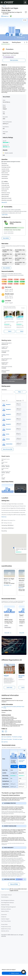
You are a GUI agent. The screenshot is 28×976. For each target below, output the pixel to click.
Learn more (5, 214)
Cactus (7, 434)
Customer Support (5, 918)
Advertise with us (5, 931)
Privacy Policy (4, 924)
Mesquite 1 (8, 404)
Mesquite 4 (8, 419)
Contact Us (3, 916)
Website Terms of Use (6, 928)
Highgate (6, 675)
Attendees (4, 389)
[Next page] (22, 320)
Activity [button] (6, 625)
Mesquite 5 (8, 424)
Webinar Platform (5, 911)
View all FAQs (14, 884)
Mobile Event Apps (5, 904)
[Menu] (1, 2)
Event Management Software (7, 900)
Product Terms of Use (6, 926)
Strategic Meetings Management (8, 906)
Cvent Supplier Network (6, 894)
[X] (3, 731)
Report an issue (5, 889)
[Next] (26, 42)
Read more (4, 516)
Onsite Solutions (4, 897)
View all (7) (4, 202)
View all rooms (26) (7, 449)
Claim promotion (14, 60)
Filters (19, 392)
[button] (13, 227)
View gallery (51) (21, 37)
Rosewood (8, 429)
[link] (9, 609)
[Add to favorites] (26, 12)
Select (9, 331)
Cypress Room (9, 444)
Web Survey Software (6, 909)
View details (6, 238)
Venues (4, 5)
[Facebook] (6, 731)
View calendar (6, 268)
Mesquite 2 (8, 409)
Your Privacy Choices (6, 921)
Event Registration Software (7, 902)
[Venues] (25, 2)
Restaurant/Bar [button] (8, 627)
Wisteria (8, 439)
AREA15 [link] (6, 615)
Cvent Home (4, 914)
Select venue (15, 973)
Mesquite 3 (8, 414)
